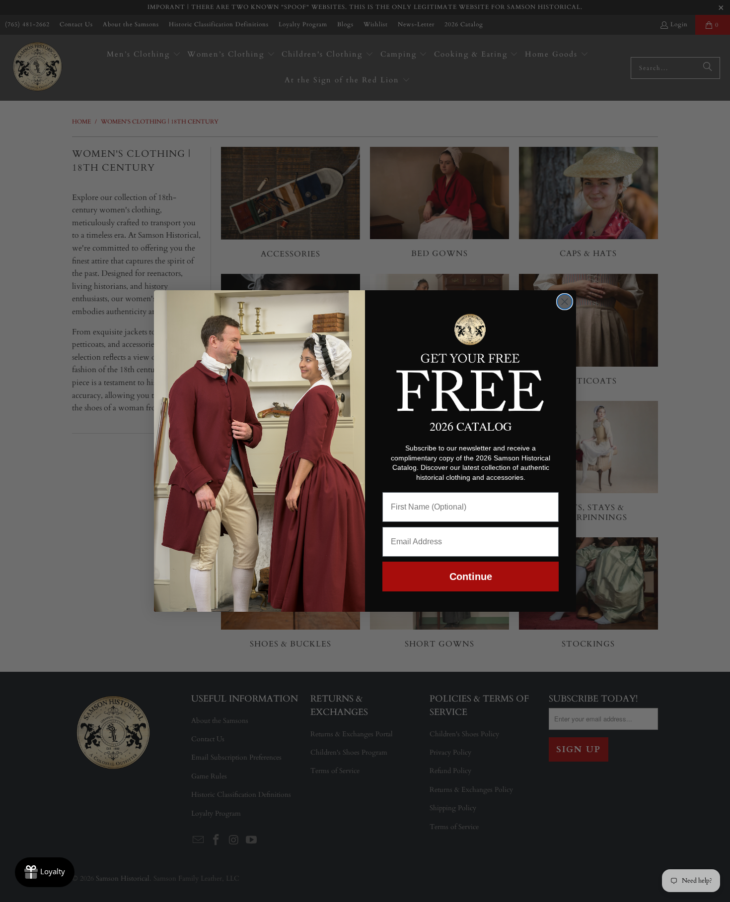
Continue (470, 576)
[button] (470, 361)
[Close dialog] (564, 301)
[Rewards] (44, 872)
